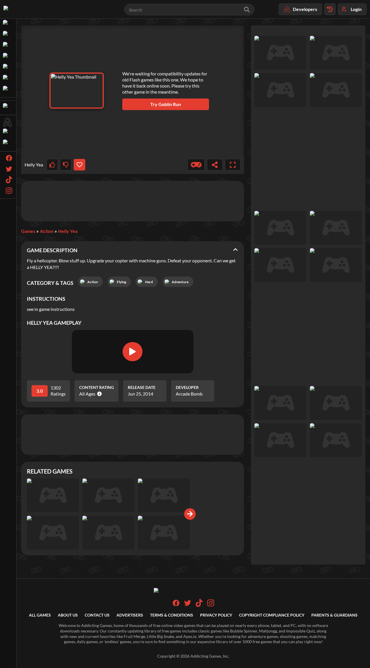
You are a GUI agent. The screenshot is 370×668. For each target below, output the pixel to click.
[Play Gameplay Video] (132, 351)
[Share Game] (215, 164)
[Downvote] (65, 164)
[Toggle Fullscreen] (232, 164)
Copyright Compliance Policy (271, 615)
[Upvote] (52, 164)
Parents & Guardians (334, 615)
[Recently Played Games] (330, 9)
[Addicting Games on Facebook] (176, 604)
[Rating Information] (98, 393)
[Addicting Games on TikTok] (199, 605)
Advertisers (129, 615)
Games (28, 231)
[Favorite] (79, 164)
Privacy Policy (216, 615)
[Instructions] (196, 164)
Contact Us (97, 615)
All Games (40, 615)
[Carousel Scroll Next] (190, 514)
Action (46, 231)
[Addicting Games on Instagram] (210, 605)
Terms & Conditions (171, 615)
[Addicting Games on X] (187, 604)
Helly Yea (67, 231)
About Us (68, 615)
